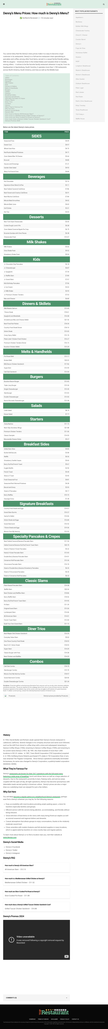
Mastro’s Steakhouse (83, 70)
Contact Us (75, 1019)
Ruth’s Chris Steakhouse (84, 101)
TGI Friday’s (80, 114)
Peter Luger (80, 88)
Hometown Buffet (81, 52)
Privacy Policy (64, 1019)
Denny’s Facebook (13, 847)
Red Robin (79, 96)
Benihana (79, 22)
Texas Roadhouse (82, 110)
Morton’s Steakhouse (83, 74)
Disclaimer (54, 1019)
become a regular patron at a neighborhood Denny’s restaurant (37, 797)
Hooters (78, 57)
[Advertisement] (36, 35)
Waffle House (80, 118)
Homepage (32, 1019)
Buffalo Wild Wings (82, 26)
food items (23, 816)
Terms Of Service (43, 1019)
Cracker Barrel (80, 39)
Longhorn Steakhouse (83, 66)
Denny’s (78, 44)
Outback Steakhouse (83, 83)
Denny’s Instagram (13, 853)
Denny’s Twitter (11, 850)
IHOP (77, 61)
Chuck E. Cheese (81, 35)
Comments (11, 998)
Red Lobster (80, 92)
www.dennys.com (9, 837)
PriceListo (64, 696)
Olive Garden (80, 79)
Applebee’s (79, 17)
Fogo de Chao (80, 48)
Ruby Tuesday (80, 105)
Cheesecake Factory (83, 30)
